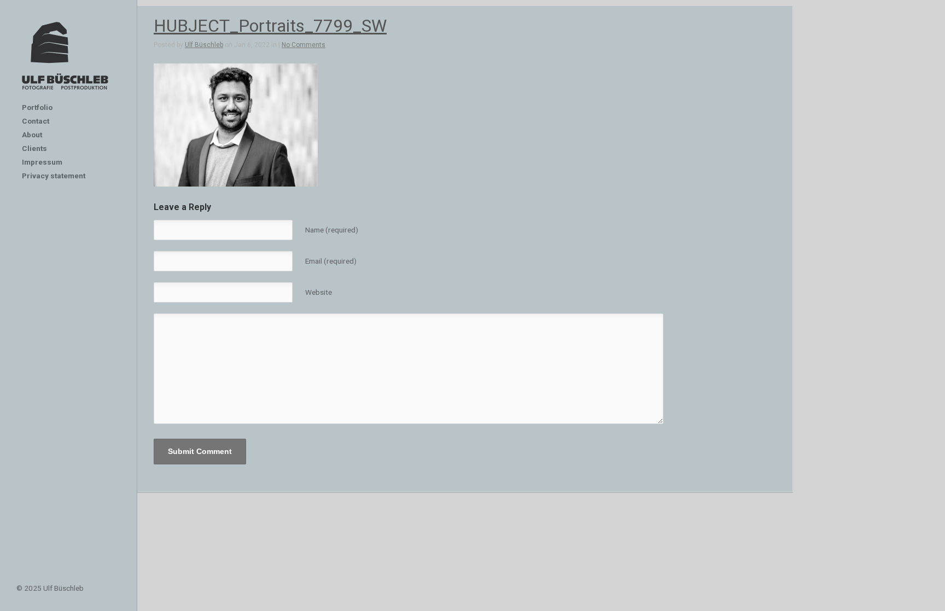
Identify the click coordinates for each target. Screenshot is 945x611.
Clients (34, 148)
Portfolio (37, 107)
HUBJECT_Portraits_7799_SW (270, 25)
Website (318, 292)
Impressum (42, 162)
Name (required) (331, 229)
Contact (35, 121)
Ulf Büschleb (204, 45)
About (32, 134)
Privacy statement (53, 175)
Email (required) (331, 261)
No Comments (303, 45)
